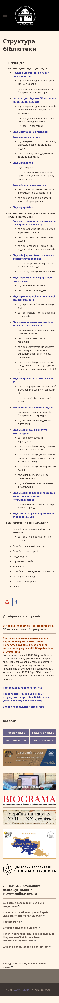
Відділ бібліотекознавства (29, 184)
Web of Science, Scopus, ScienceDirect (25, 946)
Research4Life (11, 921)
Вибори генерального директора (23, 706)
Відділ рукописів (23, 162)
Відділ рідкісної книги (26, 136)
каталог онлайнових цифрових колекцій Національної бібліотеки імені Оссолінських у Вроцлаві (28, 937)
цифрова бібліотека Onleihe (20, 927)
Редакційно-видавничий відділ (33, 407)
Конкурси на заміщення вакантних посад (25, 965)
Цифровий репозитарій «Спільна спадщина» (23, 904)
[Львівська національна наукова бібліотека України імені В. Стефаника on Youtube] (7, 602)
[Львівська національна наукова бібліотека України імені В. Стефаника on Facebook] (16, 602)
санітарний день (43, 625)
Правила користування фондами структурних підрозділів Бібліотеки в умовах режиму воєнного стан (26, 697)
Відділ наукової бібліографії (30, 131)
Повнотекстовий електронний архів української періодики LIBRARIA (25, 914)
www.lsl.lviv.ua (21, 989)
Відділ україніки (23, 207)
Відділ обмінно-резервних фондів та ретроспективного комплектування (34, 496)
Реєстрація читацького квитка (22, 687)
